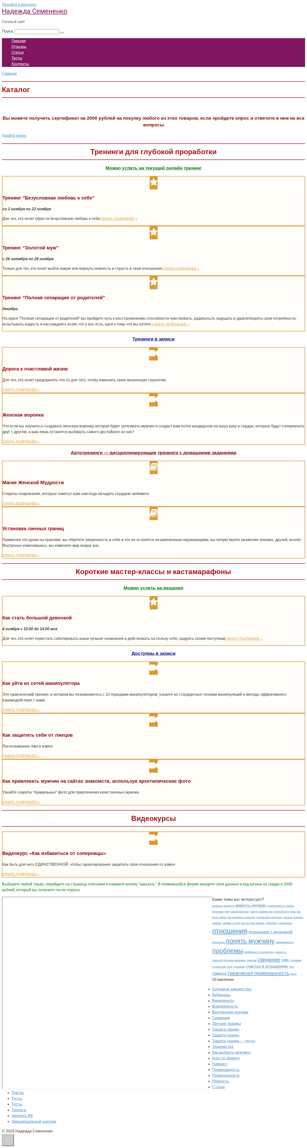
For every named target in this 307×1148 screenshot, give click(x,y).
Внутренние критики (230, 1012)
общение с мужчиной (279, 923)
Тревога (19, 1110)
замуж (254, 911)
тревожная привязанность (258, 973)
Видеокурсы (223, 1001)
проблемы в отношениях (259, 952)
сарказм (252, 960)
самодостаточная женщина (229, 960)
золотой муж (281, 911)
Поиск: (8, 31)
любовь (216, 923)
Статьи (18, 52)
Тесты (17, 58)
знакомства (266, 911)
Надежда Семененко (34, 11)
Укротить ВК (22, 1116)
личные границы (293, 917)
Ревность (220, 1081)
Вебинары (221, 995)
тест (291, 966)
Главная (19, 41)
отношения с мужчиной (270, 932)
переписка (218, 942)
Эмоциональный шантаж (34, 1121)
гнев (227, 911)
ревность (280, 952)
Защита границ (225, 1029)
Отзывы (19, 46)
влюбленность (276, 905)
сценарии (239, 966)
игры (293, 911)
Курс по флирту (226, 1058)
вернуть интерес (251, 905)
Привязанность (226, 1070)
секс (285, 960)
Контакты (20, 64)
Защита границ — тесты (233, 1041)
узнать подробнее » (118, 219)
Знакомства (222, 1047)
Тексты (18, 1093)
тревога (219, 973)
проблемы (227, 950)
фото (293, 973)
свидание (269, 959)
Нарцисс (220, 1064)
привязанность (285, 942)
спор (229, 966)
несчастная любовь (253, 923)
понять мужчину (250, 941)
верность (229, 905)
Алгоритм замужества (231, 989)
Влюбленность (225, 1006)
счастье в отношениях (267, 966)
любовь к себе (231, 923)
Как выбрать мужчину (231, 1052)
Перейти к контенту (19, 5)
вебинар (217, 905)
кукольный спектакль (269, 917)
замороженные (240, 911)
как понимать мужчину (241, 917)
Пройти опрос (14, 136)
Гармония (221, 1018)
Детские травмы (226, 1024)
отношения (230, 931)
